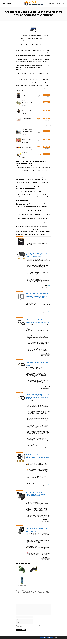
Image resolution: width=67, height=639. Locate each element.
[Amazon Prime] (48, 285)
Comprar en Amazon (45, 246)
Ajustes (56, 637)
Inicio (4, 3)
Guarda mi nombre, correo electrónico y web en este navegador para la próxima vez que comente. (33, 626)
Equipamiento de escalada (21, 590)
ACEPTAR (43, 637)
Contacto (59, 3)
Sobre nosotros (52, 3)
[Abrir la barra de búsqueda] (63, 3)
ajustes (33, 637)
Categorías (9, 3)
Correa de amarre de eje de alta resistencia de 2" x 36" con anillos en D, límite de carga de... (28, 147)
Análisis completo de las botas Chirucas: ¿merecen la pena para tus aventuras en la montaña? (33, 591)
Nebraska (24, 95)
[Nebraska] (21, 242)
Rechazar (49, 637)
